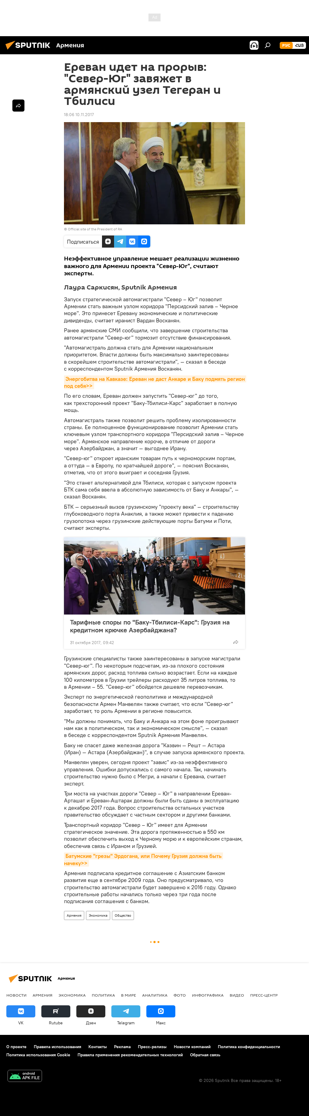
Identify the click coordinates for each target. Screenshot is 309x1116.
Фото (180, 995)
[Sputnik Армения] (29, 50)
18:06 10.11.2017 (79, 114)
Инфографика (208, 995)
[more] (236, 642)
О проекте (16, 1046)
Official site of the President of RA (95, 229)
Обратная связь (205, 1055)
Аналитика (154, 995)
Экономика (98, 915)
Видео (237, 995)
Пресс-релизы (152, 1046)
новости (16, 995)
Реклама (122, 1046)
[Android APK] (24, 1076)
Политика (103, 995)
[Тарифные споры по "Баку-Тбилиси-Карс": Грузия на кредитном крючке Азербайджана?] (154, 576)
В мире (128, 995)
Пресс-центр (264, 995)
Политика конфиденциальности (249, 1046)
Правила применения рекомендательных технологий (130, 1055)
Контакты (97, 1046)
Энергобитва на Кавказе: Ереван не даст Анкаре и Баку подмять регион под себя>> (155, 382)
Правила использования (57, 1046)
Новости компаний (192, 1046)
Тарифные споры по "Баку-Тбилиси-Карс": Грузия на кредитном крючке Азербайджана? (150, 626)
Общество (123, 915)
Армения (74, 915)
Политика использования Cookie (38, 1055)
